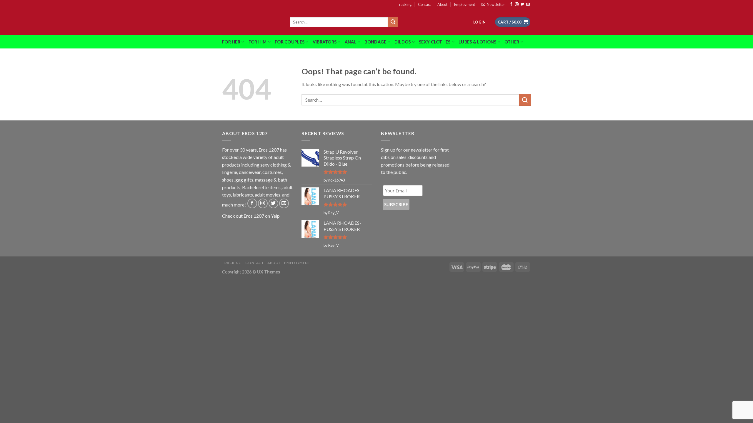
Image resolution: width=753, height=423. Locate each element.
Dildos (402, 41)
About (442, 4)
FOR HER (231, 41)
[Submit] (393, 22)
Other (511, 41)
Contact (424, 4)
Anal (350, 41)
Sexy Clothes (434, 41)
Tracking (404, 4)
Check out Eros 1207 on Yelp (251, 216)
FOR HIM (258, 41)
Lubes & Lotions (477, 41)
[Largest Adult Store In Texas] (251, 22)
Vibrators (325, 41)
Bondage (375, 41)
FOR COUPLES (289, 41)
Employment (464, 4)
